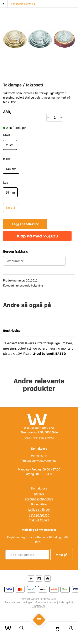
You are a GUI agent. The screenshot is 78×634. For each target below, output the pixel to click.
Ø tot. (7, 158)
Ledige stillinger (39, 509)
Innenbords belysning (22, 3)
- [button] (48, 117)
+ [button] (61, 117)
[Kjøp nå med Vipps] (37, 236)
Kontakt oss (39, 488)
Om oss (39, 493)
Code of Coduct (39, 520)
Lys (5, 182)
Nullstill (10, 207)
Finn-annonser (39, 515)
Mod (6, 135)
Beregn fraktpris (15, 251)
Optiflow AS (39, 605)
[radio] (10, 145)
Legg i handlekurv (25, 224)
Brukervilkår (39, 504)
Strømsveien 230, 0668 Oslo (39, 432)
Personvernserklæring (17, 602)
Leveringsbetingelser (39, 499)
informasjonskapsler (45, 602)
